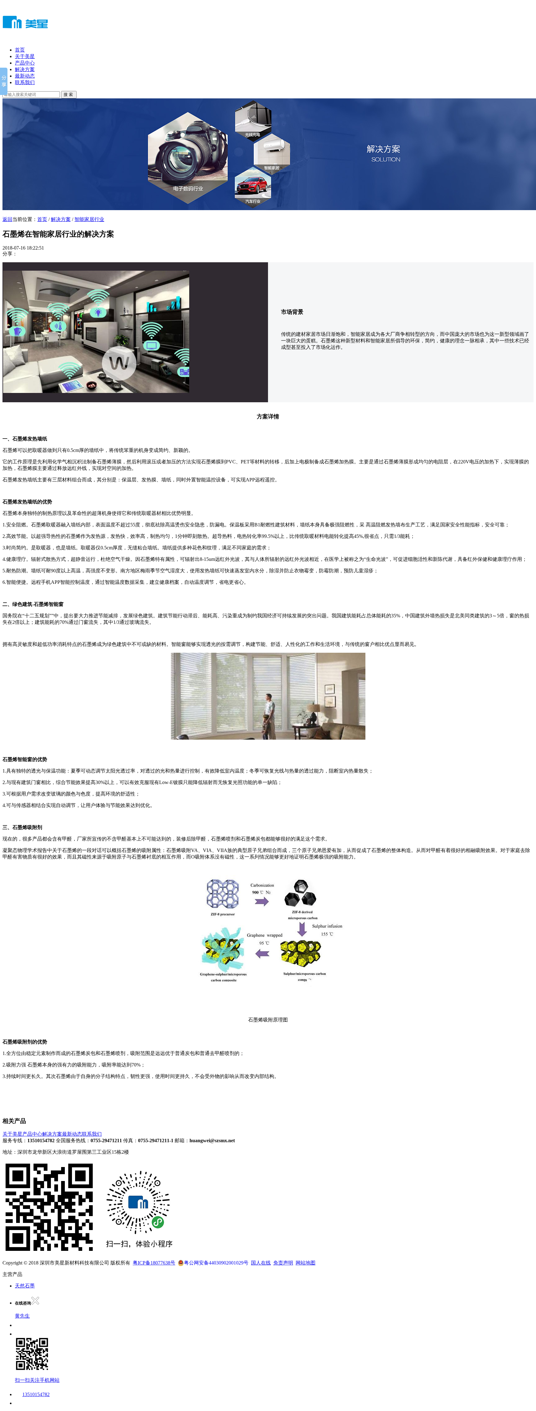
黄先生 (22, 1316)
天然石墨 (25, 1285)
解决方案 (25, 69)
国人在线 (261, 1262)
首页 (20, 49)
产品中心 (25, 62)
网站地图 (305, 1262)
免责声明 (283, 1262)
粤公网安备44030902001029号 (216, 1262)
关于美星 (25, 56)
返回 (7, 219)
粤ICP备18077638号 (154, 1262)
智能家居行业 (89, 219)
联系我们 (25, 82)
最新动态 (25, 76)
